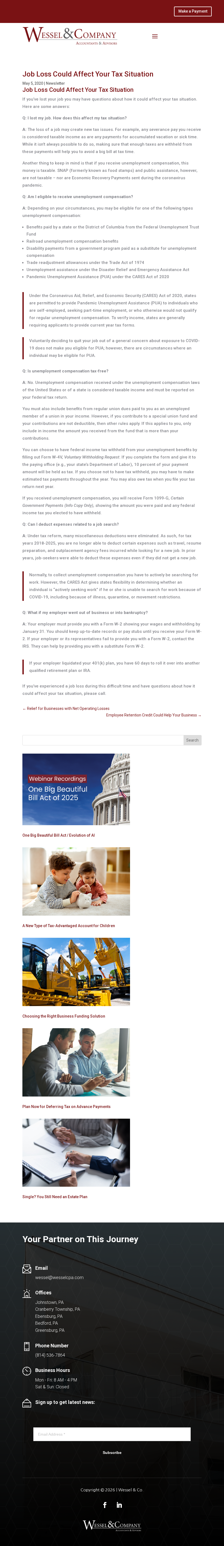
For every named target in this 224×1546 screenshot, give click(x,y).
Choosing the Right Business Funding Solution (63, 1016)
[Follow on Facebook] (105, 1505)
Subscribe (112, 1452)
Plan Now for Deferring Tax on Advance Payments (66, 1106)
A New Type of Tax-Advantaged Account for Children (68, 926)
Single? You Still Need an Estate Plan (54, 1197)
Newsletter (55, 83)
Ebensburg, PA (49, 1316)
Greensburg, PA (49, 1330)
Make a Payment (192, 11)
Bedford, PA (46, 1323)
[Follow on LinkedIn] (119, 1505)
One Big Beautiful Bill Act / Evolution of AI (58, 835)
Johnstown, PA (49, 1302)
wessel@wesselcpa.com (59, 1277)
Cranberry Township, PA (57, 1309)
